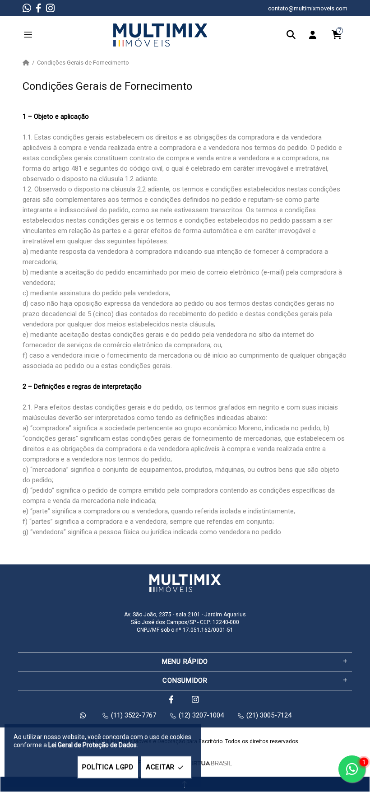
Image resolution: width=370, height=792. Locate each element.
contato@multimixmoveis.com (307, 8)
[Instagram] (50, 8)
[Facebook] (39, 8)
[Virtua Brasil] (209, 763)
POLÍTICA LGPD (108, 767)
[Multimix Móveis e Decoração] (160, 34)
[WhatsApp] (27, 8)
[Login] (315, 35)
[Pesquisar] (293, 35)
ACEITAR (160, 767)
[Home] (26, 63)
